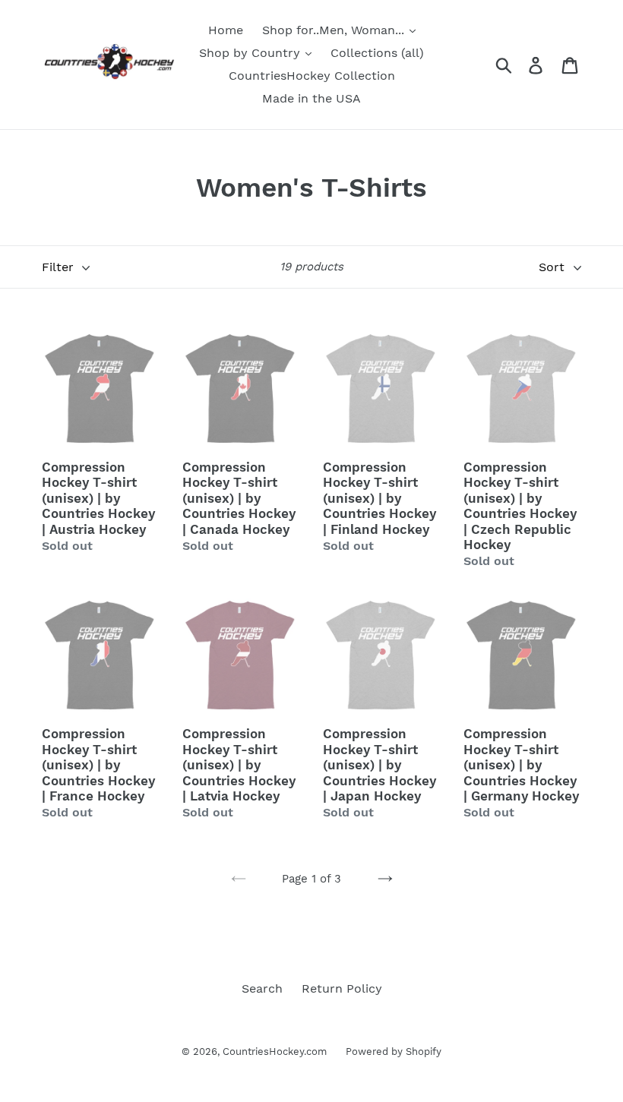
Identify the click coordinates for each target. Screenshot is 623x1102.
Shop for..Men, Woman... (335, 30)
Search (262, 988)
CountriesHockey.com (275, 1051)
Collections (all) (377, 53)
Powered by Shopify (393, 1051)
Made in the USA (311, 98)
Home (225, 30)
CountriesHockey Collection (312, 75)
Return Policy (342, 988)
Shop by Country (251, 53)
